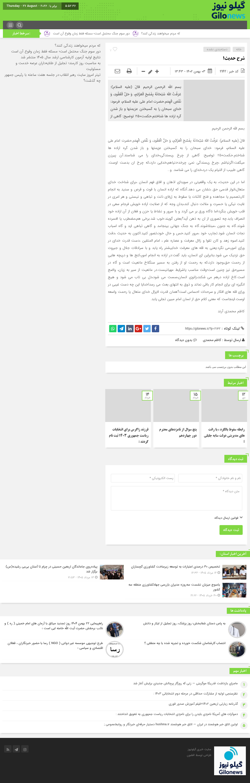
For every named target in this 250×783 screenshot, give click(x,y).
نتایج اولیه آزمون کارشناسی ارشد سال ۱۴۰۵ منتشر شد (61, 57)
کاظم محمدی (212, 340)
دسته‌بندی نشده (217, 49)
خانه (238, 49)
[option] (224, 418)
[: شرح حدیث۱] (117, 71)
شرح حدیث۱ (234, 58)
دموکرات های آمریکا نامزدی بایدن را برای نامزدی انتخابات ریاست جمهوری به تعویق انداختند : (177, 714)
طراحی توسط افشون (199, 755)
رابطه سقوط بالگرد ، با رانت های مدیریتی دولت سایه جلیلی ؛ (224, 436)
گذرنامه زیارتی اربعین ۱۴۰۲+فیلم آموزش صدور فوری (203, 703)
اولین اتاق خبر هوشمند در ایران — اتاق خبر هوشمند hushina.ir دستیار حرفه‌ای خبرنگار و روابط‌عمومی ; (171, 724)
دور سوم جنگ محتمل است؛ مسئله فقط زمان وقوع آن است (107, 33)
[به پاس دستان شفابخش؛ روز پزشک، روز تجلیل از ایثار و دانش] (186, 629)
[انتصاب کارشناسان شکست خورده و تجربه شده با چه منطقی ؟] (186, 649)
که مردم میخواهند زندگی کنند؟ (177, 33)
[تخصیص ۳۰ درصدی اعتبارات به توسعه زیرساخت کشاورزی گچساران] (186, 572)
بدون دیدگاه (183, 340)
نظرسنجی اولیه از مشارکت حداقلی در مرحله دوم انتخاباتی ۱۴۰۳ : (195, 693)
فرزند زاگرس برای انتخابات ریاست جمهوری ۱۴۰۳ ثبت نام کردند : (128, 436)
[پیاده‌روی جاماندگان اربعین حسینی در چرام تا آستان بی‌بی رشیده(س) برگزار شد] (63, 572)
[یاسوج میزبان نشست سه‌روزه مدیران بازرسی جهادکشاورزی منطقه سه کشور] (186, 590)
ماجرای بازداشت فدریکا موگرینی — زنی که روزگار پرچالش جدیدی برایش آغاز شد (185, 683)
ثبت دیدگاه (231, 530)
